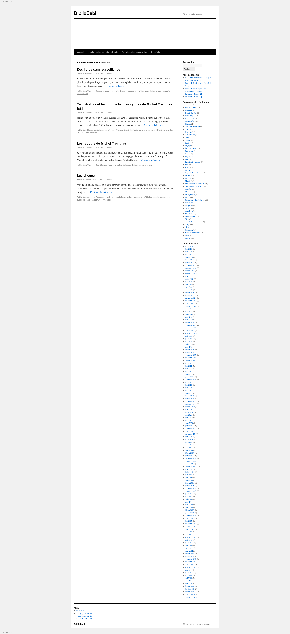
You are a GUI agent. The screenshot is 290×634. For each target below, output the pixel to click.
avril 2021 (188, 390)
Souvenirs (188, 213)
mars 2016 (189, 507)
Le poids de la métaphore (194, 172)
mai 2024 (188, 314)
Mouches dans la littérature (194, 183)
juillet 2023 (189, 338)
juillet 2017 (189, 493)
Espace (187, 153)
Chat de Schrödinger (192, 126)
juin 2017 (188, 496)
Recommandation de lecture (107, 90)
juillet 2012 (189, 542)
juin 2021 (188, 385)
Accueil (80, 51)
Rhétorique (189, 202)
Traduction (189, 230)
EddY (187, 143)
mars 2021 (189, 393)
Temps (187, 224)
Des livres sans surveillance (98, 69)
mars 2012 (189, 551)
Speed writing (190, 216)
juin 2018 (188, 474)
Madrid (187, 181)
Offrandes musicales (164, 130)
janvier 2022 (189, 376)
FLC (186, 159)
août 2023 (188, 336)
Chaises (188, 124)
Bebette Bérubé (190, 113)
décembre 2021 (190, 379)
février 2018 (189, 483)
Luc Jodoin (108, 73)
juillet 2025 (189, 279)
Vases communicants (192, 232)
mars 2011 (189, 583)
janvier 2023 (189, 352)
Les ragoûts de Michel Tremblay (101, 143)
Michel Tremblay (148, 130)
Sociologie (189, 211)
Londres (188, 178)
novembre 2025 (190, 268)
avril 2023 (188, 347)
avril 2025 (188, 287)
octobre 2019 (190, 431)
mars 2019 (189, 450)
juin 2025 (188, 281)
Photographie (190, 194)
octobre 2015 (190, 518)
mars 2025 (189, 289)
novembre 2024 (190, 300)
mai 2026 (188, 251)
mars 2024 (189, 319)
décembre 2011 (190, 559)
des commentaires (84, 616)
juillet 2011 (189, 572)
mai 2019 (188, 444)
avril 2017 (188, 502)
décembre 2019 (190, 428)
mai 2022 (188, 368)
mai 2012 (188, 545)
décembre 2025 (190, 265)
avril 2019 (188, 447)
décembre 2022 (190, 355)
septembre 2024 (191, 306)
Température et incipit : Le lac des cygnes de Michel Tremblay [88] (124, 106)
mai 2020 (188, 417)
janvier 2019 (189, 455)
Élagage (188, 145)
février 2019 (189, 453)
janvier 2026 (189, 262)
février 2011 (189, 586)
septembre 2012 (191, 537)
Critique (188, 140)
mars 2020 (189, 423)
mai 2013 (188, 531)
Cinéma (188, 129)
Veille (187, 235)
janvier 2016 (189, 512)
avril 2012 (188, 548)
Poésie (187, 197)
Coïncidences (101, 164)
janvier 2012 (189, 556)
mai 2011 (188, 578)
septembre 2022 (191, 360)
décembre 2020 (190, 401)
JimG (187, 167)
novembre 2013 (190, 526)
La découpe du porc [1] (193, 96)
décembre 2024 (190, 298)
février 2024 (189, 322)
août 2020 (188, 409)
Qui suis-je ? (155, 51)
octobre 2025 (190, 270)
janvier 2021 (189, 398)
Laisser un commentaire (87, 132)
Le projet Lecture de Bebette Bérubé (102, 51)
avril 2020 (188, 420)
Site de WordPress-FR (84, 619)
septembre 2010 (191, 597)
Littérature (188, 175)
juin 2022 (188, 366)
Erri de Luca (144, 90)
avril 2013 (188, 534)
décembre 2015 (190, 515)
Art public (188, 105)
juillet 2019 (189, 439)
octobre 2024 (190, 303)
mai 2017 (188, 499)
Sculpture (188, 205)
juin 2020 (188, 415)
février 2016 (189, 510)
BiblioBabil (85, 13)
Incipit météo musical (192, 162)
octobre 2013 (190, 529)
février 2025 (189, 292)
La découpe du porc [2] (193, 94)
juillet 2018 (189, 472)
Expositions (189, 156)
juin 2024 (188, 311)
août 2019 (188, 436)
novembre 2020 (190, 404)
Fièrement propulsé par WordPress (198, 624)
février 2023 (189, 349)
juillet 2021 (189, 382)
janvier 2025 (189, 295)
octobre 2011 (190, 564)
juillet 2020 (189, 412)
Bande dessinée (190, 107)
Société (187, 208)
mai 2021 (188, 387)
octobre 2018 (190, 464)
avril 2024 (188, 317)
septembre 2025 (191, 273)
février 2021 (189, 396)
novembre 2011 (190, 561)
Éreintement (189, 151)
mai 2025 (188, 284)
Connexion (80, 610)
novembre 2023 (190, 328)
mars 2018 (189, 480)
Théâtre (187, 227)
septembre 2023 (191, 333)
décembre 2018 (190, 458)
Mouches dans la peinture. (194, 186)
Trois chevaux (155, 90)
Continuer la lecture (116, 85)
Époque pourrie (101, 197)
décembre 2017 (190, 488)
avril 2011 (188, 580)
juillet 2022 (189, 363)
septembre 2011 (191, 567)
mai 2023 (188, 344)
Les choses (86, 175)
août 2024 (188, 308)
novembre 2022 (190, 357)
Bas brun (188, 110)
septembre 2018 (191, 466)
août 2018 (188, 469)
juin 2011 (188, 575)
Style (187, 219)
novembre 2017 (190, 491)
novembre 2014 (190, 523)
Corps (187, 137)
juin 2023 (188, 341)
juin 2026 (188, 249)
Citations (91, 90)
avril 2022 (188, 371)
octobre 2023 (190, 330)
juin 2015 (188, 521)
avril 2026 (188, 254)
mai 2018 (188, 477)
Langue (187, 170)
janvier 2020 (189, 425)
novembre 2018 (190, 461)
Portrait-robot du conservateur (134, 51)
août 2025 (188, 276)
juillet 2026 (189, 246)
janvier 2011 (189, 589)
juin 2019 (188, 442)
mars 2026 (189, 257)
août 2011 (188, 570)
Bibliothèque (189, 115)
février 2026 (189, 260)
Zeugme (123, 90)
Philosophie (189, 192)
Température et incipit (120, 130)
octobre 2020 (190, 406)
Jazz (186, 164)
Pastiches (188, 189)
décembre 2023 (190, 325)
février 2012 (189, 553)
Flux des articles (84, 613)
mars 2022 (189, 374)
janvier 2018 (189, 485)
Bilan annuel (189, 118)
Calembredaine (190, 121)
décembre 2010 (190, 591)
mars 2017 (189, 504)
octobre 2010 (190, 594)
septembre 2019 (191, 434)
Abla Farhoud (150, 197)
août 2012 (188, 540)
